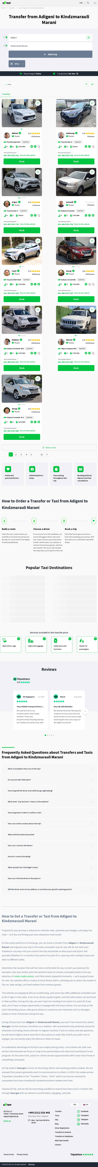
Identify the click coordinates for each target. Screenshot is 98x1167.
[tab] (49, 769)
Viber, (39, 1116)
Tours (57, 1115)
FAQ (56, 1120)
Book (21, 161)
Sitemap (31, 1164)
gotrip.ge (7, 1121)
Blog (56, 1124)
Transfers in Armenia (63, 1132)
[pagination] (4, 454)
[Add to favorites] (38, 103)
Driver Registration (62, 1128)
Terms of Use (9, 1154)
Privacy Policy (22, 1154)
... (36, 454)
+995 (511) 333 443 (39, 1112)
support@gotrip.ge (11, 1116)
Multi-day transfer (62, 1141)
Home (3, 8)
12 (42, 454)
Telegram (44, 1116)
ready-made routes (23, 976)
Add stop (52, 54)
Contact (58, 1145)
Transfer (12, 8)
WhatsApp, (32, 1116)
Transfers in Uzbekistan (64, 1136)
